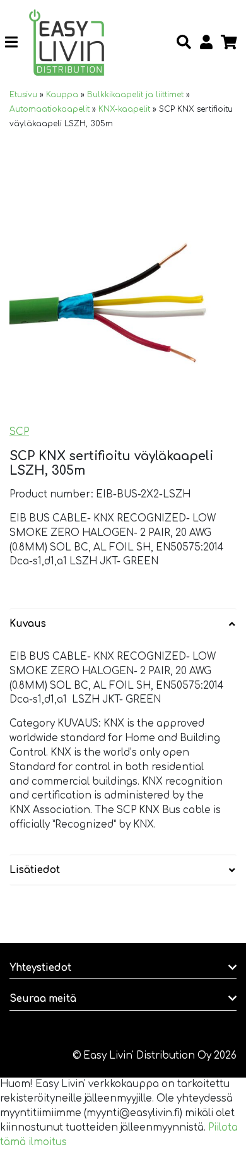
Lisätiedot (34, 870)
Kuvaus (27, 624)
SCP (19, 432)
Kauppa (62, 94)
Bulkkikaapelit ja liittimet (135, 94)
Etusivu (23, 94)
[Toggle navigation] (16, 42)
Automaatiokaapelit (49, 109)
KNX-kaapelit (124, 109)
